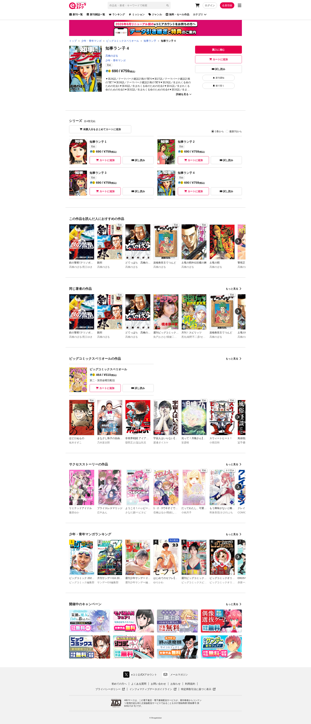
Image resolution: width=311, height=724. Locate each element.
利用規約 (190, 683)
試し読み (220, 69)
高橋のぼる (111, 55)
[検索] (167, 5)
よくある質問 (138, 683)
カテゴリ (198, 14)
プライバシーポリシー (110, 689)
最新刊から (235, 131)
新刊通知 (220, 78)
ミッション (138, 14)
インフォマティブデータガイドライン (150, 689)
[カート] (197, 5)
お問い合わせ (158, 683)
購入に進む (218, 49)
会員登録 (227, 5)
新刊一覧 (78, 14)
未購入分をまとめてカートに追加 (102, 129)
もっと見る (232, 288)
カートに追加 (220, 59)
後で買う (220, 85)
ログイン (210, 5)
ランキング (118, 14)
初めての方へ (119, 683)
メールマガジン (179, 674)
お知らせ (175, 683)
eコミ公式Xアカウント (141, 675)
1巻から (219, 131)
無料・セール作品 (179, 14)
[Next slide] (238, 241)
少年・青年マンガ (115, 60)
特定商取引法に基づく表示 (198, 689)
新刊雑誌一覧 (97, 14)
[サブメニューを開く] (239, 5)
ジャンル (157, 14)
